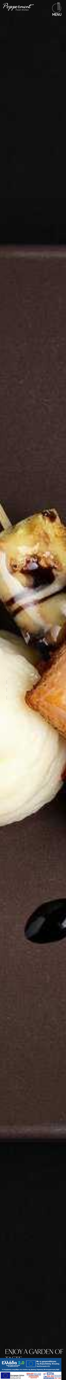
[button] (6, 680)
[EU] (30, 1376)
